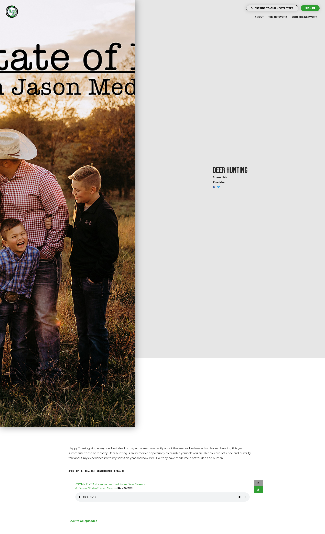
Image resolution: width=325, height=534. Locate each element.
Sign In (310, 8)
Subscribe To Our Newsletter (272, 8)
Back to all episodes (83, 521)
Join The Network (304, 16)
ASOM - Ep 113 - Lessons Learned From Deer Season (110, 484)
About (259, 16)
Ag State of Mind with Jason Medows (95, 488)
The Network (277, 16)
